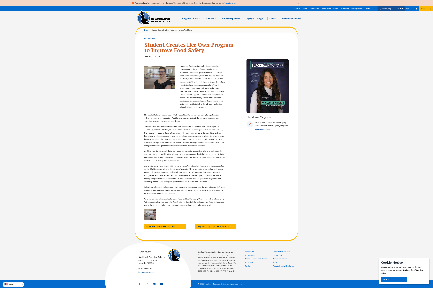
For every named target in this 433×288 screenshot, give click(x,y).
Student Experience (231, 18)
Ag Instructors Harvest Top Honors (163, 226)
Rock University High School (283, 266)
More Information (230, 3)
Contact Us (277, 255)
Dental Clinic (314, 9)
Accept (386, 279)
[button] (13, 284)
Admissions (211, 18)
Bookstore (249, 262)
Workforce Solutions (291, 18)
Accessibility (249, 252)
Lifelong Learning (357, 9)
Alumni (305, 9)
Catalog (248, 266)
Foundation (345, 9)
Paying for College (254, 18)
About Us (297, 9)
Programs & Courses (191, 18)
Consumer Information (281, 252)
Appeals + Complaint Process (256, 259)
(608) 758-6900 (145, 268)
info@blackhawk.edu (146, 272)
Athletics (272, 18)
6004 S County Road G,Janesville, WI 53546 (147, 261)
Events (335, 9)
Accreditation (250, 255)
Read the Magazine (262, 129)
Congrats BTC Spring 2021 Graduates (212, 226)
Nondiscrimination (280, 259)
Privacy (276, 262)
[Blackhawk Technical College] (153, 17)
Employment (326, 9)
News (368, 9)
